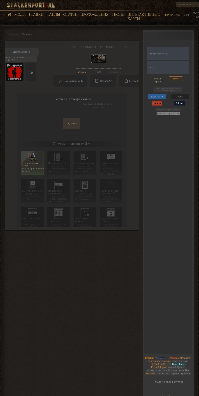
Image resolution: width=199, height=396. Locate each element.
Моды (20, 14)
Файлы (53, 14)
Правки (36, 14)
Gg (179, 96)
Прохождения (95, 14)
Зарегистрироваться (168, 113)
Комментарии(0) (73, 80)
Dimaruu (150, 373)
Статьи (70, 14)
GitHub (179, 103)
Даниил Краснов (181, 373)
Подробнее (72, 123)
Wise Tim (184, 370)
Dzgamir (149, 358)
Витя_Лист (178, 364)
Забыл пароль (157, 80)
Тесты (118, 14)
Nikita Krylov (163, 373)
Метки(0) (134, 80)
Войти (175, 79)
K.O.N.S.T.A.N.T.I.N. (161, 364)
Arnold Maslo (170, 370)
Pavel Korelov (180, 361)
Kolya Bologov (158, 367)
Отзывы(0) (106, 80)
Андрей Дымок (176, 367)
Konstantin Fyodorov (160, 361)
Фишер (173, 358)
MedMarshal (161, 358)
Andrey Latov (154, 370)
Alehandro (185, 358)
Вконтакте (157, 96)
